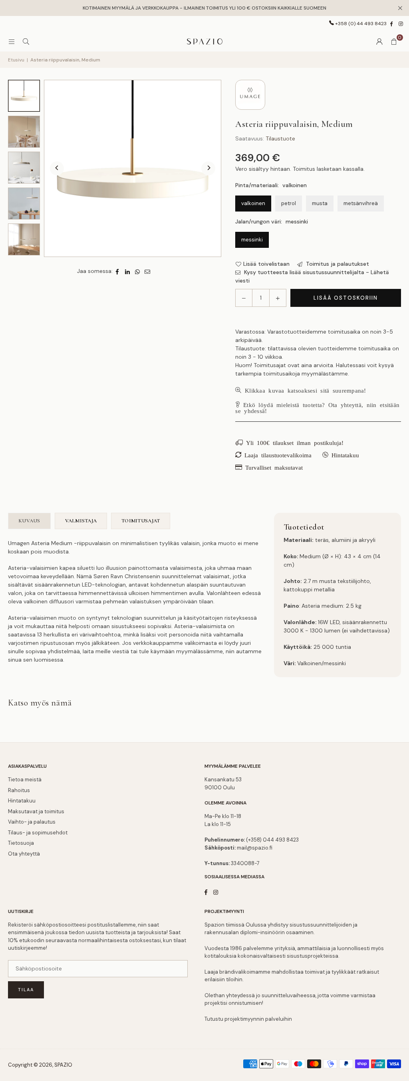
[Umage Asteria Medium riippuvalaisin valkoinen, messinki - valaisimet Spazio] (24, 95)
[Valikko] (11, 41)
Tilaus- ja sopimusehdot (38, 832)
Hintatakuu (22, 800)
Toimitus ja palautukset (336, 263)
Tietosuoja (21, 843)
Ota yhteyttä (24, 853)
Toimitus (304, 168)
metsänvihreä (360, 203)
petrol (288, 203)
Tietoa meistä (25, 779)
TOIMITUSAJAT (140, 521)
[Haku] (26, 41)
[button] (394, 41)
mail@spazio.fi (254, 847)
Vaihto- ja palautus (32, 821)
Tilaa (26, 989)
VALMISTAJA (81, 521)
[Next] (208, 169)
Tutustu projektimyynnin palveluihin (248, 1019)
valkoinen (253, 203)
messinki (252, 239)
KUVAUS (29, 521)
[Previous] (57, 169)
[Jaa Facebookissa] (118, 271)
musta (320, 203)
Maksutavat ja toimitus (36, 811)
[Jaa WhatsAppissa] (138, 271)
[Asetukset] (379, 41)
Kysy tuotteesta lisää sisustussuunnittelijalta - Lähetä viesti (312, 276)
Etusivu (16, 60)
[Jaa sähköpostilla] (148, 271)
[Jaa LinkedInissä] (128, 271)
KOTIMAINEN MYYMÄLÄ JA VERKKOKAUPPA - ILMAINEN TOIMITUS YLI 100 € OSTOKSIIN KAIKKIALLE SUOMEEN (204, 8)
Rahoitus (19, 790)
